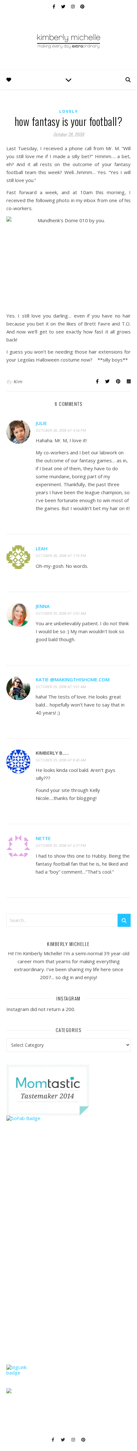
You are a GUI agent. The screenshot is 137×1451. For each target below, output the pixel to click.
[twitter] (63, 6)
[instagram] (73, 6)
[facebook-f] (54, 6)
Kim (17, 381)
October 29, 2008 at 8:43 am (61, 760)
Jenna (43, 606)
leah (41, 548)
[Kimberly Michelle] (68, 40)
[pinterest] (82, 6)
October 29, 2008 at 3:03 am (61, 613)
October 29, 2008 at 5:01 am (61, 686)
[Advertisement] (54, 1255)
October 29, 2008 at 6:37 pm (61, 845)
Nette (43, 838)
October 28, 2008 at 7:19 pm (61, 555)
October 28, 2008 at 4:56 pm (61, 430)
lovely (68, 111)
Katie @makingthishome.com (73, 679)
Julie (41, 423)
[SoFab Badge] (68, 1118)
